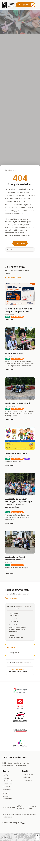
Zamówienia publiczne (7, 785)
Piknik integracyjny (14, 353)
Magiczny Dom (32, 807)
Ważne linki (6, 790)
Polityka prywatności (7, 779)
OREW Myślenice (20, 807)
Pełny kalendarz (11, 598)
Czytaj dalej (9, 319)
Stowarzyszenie (8, 807)
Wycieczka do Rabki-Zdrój (17, 403)
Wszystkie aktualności (13, 277)
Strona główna (20, 243)
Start (6, 170)
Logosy (5, 775)
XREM (22, 823)
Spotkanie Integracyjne (16, 453)
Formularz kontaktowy (7, 797)
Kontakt (5, 793)
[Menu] (38, 5)
